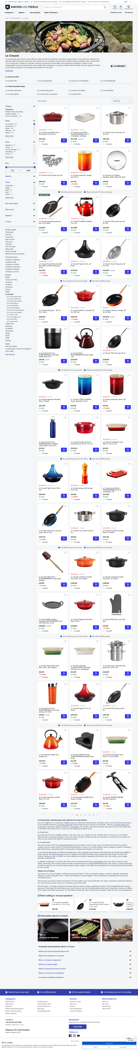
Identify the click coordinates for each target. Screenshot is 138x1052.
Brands (8, 275)
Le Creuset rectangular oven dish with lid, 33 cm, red (49, 133)
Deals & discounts (51, 13)
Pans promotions (11, 346)
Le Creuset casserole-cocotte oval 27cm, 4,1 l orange (81, 578)
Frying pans (9, 232)
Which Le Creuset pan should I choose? (52, 969)
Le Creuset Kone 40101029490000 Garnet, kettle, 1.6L (82, 354)
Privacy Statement (76, 1008)
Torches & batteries (44, 1006)
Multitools (8, 1006)
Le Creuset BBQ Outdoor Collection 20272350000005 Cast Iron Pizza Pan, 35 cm (50, 621)
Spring (7, 333)
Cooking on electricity (12, 267)
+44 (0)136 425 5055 (13, 1022)
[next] (129, 903)
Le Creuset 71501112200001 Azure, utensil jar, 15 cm (81, 400)
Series (7, 142)
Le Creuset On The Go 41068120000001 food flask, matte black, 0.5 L (49, 354)
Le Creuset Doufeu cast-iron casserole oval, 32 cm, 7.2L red (82, 443)
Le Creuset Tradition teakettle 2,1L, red (81, 222)
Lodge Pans (9, 324)
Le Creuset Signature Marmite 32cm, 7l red (81, 620)
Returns (72, 1006)
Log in (121, 9)
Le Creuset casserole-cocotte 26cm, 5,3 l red (49, 798)
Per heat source (11, 257)
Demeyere (9, 287)
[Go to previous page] (73, 815)
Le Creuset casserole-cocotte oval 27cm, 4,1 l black (113, 578)
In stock (8, 221)
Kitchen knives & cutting (13, 1011)
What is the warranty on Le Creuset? (51, 956)
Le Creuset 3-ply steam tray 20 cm (82, 531)
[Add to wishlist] (65, 108)
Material (8, 176)
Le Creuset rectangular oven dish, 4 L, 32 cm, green (113, 755)
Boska (7, 277)
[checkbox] (34, 124)
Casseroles (9, 237)
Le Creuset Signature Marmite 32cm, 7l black (49, 400)
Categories (9, 13)
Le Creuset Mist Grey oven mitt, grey (114, 620)
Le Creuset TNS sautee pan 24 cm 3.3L (114, 222)
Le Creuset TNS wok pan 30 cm (114, 353)
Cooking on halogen (12, 269)
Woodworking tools (44, 1011)
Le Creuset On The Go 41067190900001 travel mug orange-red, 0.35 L (49, 710)
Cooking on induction (12, 260)
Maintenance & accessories (15, 254)
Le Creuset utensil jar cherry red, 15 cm (114, 400)
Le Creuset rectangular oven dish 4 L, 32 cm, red (113, 443)
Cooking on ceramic (12, 264)
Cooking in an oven (12, 272)
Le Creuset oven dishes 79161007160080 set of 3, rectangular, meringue (80, 134)
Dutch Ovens (9, 239)
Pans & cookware (15, 18)
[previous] (41, 903)
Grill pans (8, 244)
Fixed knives (9, 1004)
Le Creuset (9, 294)
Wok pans (9, 242)
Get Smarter (10, 354)
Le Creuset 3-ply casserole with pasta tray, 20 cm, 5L (114, 666)
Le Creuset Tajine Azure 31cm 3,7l (49, 489)
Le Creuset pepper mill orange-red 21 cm (82, 489)
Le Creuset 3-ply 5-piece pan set (50, 175)
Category (8, 106)
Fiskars (7, 289)
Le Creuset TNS (12, 319)
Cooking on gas (10, 262)
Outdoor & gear (43, 1001)
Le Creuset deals (12, 321)
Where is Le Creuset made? (48, 964)
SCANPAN (9, 329)
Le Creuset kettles (12, 305)
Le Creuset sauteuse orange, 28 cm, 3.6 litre (114, 311)
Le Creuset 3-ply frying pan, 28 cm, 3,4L (114, 265)
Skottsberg (9, 331)
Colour (7, 182)
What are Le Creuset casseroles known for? (54, 951)
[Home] (21, 6)
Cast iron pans (10, 246)
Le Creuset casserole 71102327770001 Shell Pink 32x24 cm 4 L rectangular (80, 667)
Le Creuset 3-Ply (12, 314)
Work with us (106, 1008)
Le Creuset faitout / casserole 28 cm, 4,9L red (82, 311)
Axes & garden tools (44, 1004)
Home (7, 18)
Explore (21, 13)
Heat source (9, 209)
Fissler (7, 292)
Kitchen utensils (10, 251)
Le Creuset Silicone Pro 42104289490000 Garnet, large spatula (50, 578)
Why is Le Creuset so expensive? (50, 960)
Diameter (8, 215)
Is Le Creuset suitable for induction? (51, 977)
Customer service (75, 1001)
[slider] (6, 167)
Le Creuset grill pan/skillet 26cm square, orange (82, 798)
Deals (7, 344)
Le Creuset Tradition (13, 308)
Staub (7, 336)
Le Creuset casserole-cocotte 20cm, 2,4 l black (113, 531)
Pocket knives (9, 1001)
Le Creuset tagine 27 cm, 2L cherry (81, 709)
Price (7, 163)
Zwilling (8, 341)
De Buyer (8, 285)
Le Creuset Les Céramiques (15, 310)
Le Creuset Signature (14, 317)
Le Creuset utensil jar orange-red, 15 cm (81, 176)
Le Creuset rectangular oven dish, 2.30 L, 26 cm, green (49, 666)
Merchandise (106, 1006)
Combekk (8, 282)
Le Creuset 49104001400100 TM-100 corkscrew (113, 798)
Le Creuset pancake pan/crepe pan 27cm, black (50, 222)
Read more (9, 70)
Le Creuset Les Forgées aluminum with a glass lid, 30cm (114, 176)
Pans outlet (9, 351)
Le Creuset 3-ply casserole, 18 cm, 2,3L (113, 133)
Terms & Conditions (76, 1011)
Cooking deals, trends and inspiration (18, 349)
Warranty (73, 1004)
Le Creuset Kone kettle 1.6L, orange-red (49, 755)
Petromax (8, 326)
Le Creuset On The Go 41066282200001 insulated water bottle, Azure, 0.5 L (48, 443)
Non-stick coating (11, 203)
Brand (7, 121)
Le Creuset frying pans (14, 296)
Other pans (9, 249)
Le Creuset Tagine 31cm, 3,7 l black (81, 265)
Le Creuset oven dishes (14, 301)
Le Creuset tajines (12, 303)
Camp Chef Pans (11, 280)
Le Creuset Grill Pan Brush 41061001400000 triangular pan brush (82, 756)
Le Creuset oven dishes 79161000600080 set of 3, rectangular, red (112, 490)
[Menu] (134, 1037)
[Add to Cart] (64, 140)
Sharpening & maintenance (14, 1008)
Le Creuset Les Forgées (14, 312)
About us (105, 1001)
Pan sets (8, 234)
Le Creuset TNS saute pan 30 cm (113, 709)
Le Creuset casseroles (14, 299)
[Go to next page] (97, 815)
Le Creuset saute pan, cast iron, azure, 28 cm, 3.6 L (50, 531)
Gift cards (105, 1004)
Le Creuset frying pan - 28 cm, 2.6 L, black (50, 311)
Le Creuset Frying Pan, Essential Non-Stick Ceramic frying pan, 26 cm (50, 265)
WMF (7, 338)
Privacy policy (75, 1041)
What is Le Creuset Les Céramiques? (51, 973)
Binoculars (41, 1008)
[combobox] (122, 101)
